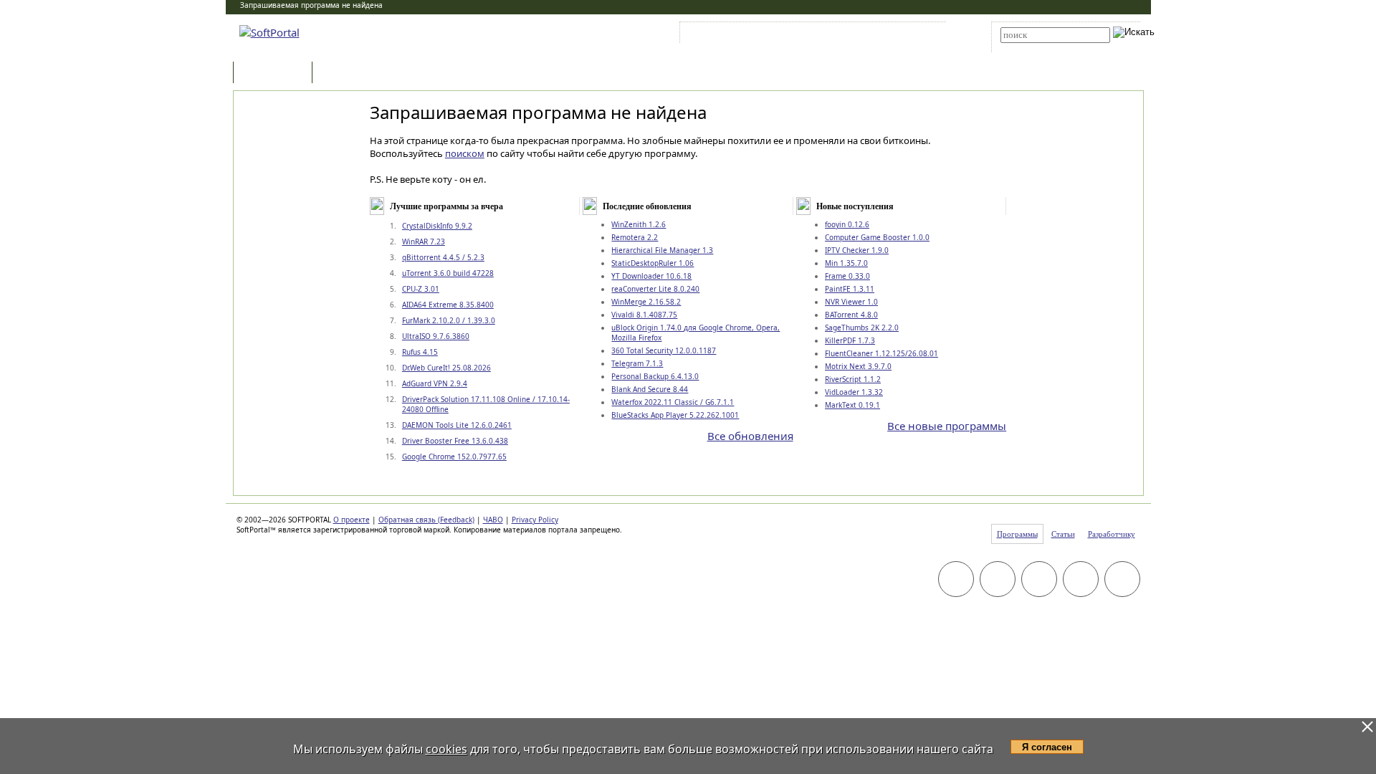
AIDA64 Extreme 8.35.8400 (448, 305)
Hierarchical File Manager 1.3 (662, 250)
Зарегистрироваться (807, 35)
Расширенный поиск (1040, 48)
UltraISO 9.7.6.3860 (435, 336)
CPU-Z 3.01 (420, 289)
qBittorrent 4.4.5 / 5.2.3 (443, 257)
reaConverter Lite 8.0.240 (655, 289)
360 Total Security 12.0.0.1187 (663, 350)
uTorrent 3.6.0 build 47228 (448, 273)
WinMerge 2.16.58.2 (646, 302)
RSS (925, 35)
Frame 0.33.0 (847, 276)
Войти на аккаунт (726, 35)
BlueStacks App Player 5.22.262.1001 (675, 415)
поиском (464, 153)
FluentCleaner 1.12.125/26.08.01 (881, 353)
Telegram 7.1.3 (637, 363)
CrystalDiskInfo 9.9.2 (437, 226)
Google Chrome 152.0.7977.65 (454, 457)
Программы (276, 73)
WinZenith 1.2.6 (638, 224)
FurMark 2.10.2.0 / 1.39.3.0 (448, 320)
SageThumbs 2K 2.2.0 (862, 327)
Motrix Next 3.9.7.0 (858, 366)
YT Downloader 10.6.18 (651, 276)
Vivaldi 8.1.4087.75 (644, 315)
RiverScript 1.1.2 (853, 379)
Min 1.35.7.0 (846, 263)
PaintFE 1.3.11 (849, 289)
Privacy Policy (535, 520)
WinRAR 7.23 (423, 241)
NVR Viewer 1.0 (851, 302)
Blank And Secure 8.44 (649, 389)
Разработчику (1111, 534)
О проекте (351, 520)
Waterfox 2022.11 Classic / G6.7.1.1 (672, 402)
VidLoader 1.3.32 (854, 392)
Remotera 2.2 (634, 237)
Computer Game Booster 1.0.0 (877, 237)
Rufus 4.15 (420, 352)
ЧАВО (493, 520)
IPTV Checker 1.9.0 (857, 250)
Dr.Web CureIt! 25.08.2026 (446, 368)
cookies (446, 749)
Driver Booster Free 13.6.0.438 (455, 441)
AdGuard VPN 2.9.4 (434, 383)
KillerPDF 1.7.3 (850, 340)
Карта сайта (881, 35)
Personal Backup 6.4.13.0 (655, 376)
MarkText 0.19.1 (852, 405)
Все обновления (750, 436)
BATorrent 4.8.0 (851, 315)
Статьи (347, 73)
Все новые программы (946, 426)
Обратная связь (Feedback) (426, 520)
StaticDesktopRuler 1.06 (652, 263)
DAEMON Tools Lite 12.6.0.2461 (457, 425)
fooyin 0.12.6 (847, 224)
